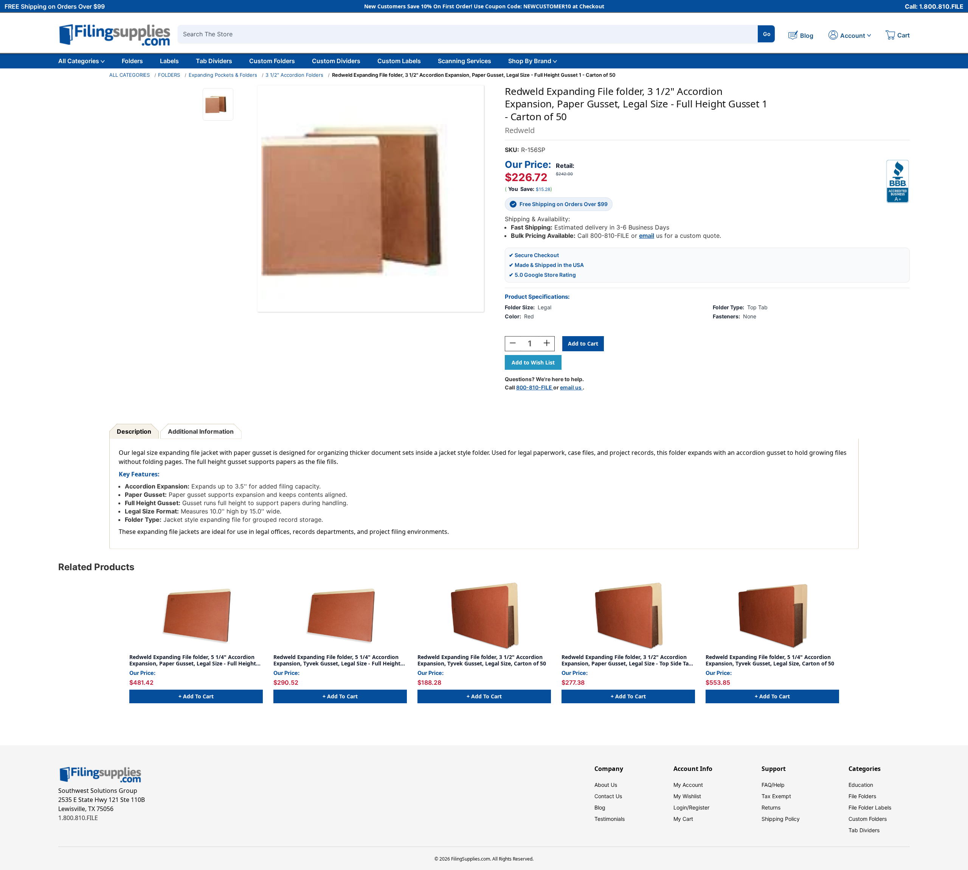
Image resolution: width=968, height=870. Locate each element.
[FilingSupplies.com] (115, 33)
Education (861, 785)
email (646, 235)
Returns (771, 807)
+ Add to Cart (196, 696)
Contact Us (608, 796)
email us (571, 387)
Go (767, 34)
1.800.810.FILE (78, 818)
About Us (605, 785)
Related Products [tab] (96, 566)
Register (699, 807)
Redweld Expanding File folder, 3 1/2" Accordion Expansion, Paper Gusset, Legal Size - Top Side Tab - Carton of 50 (627, 660)
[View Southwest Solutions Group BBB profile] (898, 181)
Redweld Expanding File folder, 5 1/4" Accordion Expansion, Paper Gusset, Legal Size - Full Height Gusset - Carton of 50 (192, 660)
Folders (132, 61)
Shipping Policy (781, 819)
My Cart (683, 819)
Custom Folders (272, 61)
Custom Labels (399, 61)
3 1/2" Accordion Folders (294, 75)
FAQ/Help (773, 785)
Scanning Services (464, 61)
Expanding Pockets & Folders (223, 75)
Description (134, 431)
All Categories (78, 61)
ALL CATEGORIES (129, 75)
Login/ (681, 807)
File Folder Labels (870, 807)
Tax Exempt (776, 796)
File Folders (862, 796)
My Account (688, 785)
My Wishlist (687, 796)
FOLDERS (169, 75)
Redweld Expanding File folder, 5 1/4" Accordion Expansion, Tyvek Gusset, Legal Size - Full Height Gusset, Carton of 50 (336, 660)
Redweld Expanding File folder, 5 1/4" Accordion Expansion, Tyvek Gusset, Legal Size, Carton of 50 (770, 660)
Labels (169, 61)
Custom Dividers (336, 61)
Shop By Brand (529, 61)
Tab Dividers (214, 61)
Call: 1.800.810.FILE (934, 6)
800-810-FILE (534, 387)
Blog (599, 807)
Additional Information (201, 431)
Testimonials (609, 819)
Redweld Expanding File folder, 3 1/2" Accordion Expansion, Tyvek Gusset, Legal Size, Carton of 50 (481, 660)
